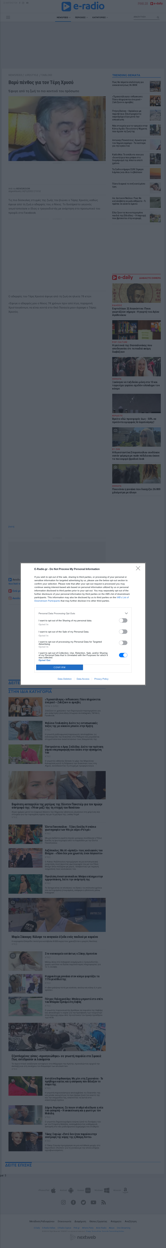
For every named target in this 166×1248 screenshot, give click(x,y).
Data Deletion (65, 679)
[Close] (139, 569)
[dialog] (83, 624)
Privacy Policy (101, 679)
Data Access (83, 679)
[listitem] (83, 613)
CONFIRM (60, 667)
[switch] (123, 620)
